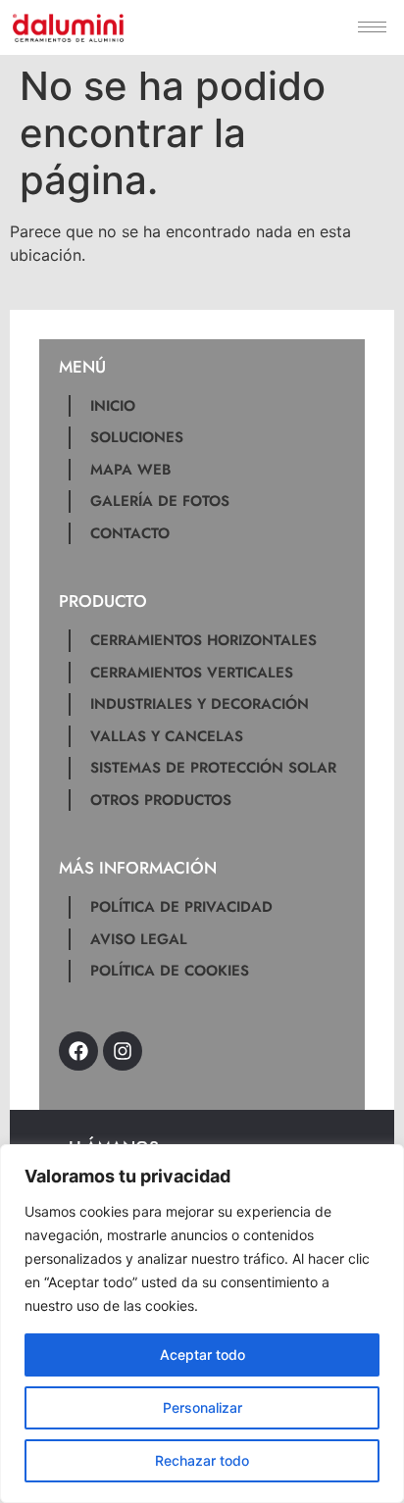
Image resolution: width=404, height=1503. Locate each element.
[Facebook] (78, 1051)
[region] (202, 1323)
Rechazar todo (202, 1460)
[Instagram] (122, 1051)
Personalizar (202, 1407)
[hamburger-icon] (372, 27)
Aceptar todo (202, 1354)
